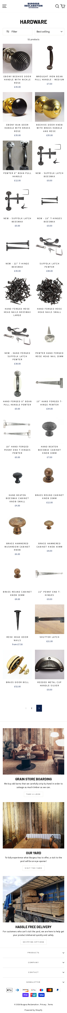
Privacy (43, 1004)
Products (33, 953)
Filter (14, 31)
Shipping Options (33, 942)
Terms (50, 1004)
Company (33, 962)
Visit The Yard (33, 868)
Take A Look (33, 794)
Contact (33, 972)
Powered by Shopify (33, 1010)
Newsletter (34, 982)
